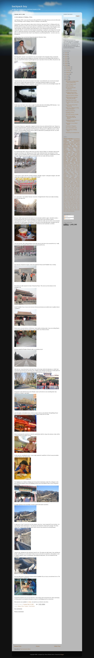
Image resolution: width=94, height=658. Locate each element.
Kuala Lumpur (76, 172)
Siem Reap (66, 179)
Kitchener (78, 190)
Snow (68, 207)
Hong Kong (77, 161)
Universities (77, 186)
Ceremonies (68, 196)
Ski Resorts (68, 192)
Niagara (72, 177)
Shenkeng (78, 205)
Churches (77, 148)
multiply (29, 602)
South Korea (70, 179)
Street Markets (69, 166)
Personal (70, 153)
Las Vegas (73, 169)
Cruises (69, 155)
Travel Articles (32, 606)
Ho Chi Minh (77, 174)
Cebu (71, 168)
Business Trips (68, 146)
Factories (65, 198)
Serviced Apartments (72, 205)
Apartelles (74, 194)
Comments (67, 218)
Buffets (65, 190)
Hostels (65, 176)
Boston (65, 164)
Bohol (78, 159)
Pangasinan (66, 178)
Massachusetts (67, 163)
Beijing (19, 606)
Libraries (68, 191)
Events (70, 151)
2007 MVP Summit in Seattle (72, 114)
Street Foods (67, 160)
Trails (73, 163)
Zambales (65, 194)
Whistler (75, 209)
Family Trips (67, 140)
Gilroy (65, 199)
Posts (66, 216)
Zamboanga (68, 211)
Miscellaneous (66, 177)
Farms (71, 190)
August (67, 74)
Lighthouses (66, 173)
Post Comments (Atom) (25, 649)
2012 (66, 58)
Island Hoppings (67, 169)
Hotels (65, 143)
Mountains (78, 185)
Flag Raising (69, 198)
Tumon (75, 208)
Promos (67, 204)
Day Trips (77, 146)
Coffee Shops (77, 182)
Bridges (72, 161)
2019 (66, 52)
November (68, 68)
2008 (66, 65)
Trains (73, 166)
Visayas (78, 150)
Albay (72, 194)
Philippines (66, 141)
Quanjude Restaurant (26, 414)
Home (37, 646)
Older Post (57, 646)
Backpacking (67, 144)
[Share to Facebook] (43, 604)
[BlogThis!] (40, 604)
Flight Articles (74, 198)
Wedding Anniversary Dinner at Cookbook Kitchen (72, 121)
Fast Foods (70, 143)
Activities (68, 194)
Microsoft (71, 148)
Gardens (72, 174)
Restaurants (77, 140)
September (68, 72)
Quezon (65, 192)
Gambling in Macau (70, 112)
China (22, 606)
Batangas (67, 168)
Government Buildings (69, 199)
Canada (65, 155)
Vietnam (78, 181)
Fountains (78, 198)
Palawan (78, 177)
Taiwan (74, 151)
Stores (74, 179)
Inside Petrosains (69, 85)
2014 (66, 54)
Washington (66, 151)
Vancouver (69, 181)
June (67, 77)
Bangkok (65, 159)
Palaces (70, 173)
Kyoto (76, 200)
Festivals (73, 168)
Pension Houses (71, 178)
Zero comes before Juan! (71, 127)
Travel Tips (72, 208)
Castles (68, 190)
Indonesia (78, 168)
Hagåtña (65, 200)
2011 (66, 59)
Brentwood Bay (66, 195)
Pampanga (75, 203)
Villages (67, 209)
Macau (78, 176)
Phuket (65, 204)
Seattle (65, 157)
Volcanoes (65, 182)
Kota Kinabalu (71, 176)
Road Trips (66, 156)
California (75, 164)
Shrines (65, 207)
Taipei (74, 157)
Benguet (65, 174)
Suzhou (76, 192)
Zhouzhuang (72, 211)
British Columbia (70, 164)
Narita (65, 203)
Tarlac (79, 192)
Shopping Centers (69, 150)
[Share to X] (41, 604)
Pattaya (78, 203)
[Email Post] (37, 604)
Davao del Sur (66, 183)
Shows (69, 159)
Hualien (75, 183)
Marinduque (72, 191)
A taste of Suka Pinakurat (71, 90)
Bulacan (70, 195)
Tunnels (78, 208)
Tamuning (65, 208)
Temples (26, 606)
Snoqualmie (73, 192)
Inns (74, 185)
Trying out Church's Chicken (72, 95)
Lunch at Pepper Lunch (71, 84)
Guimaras (78, 199)
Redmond (73, 170)
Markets (78, 155)
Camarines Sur (74, 195)
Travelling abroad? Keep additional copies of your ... (72, 93)
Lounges (73, 155)
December (68, 67)
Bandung (78, 194)
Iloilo (72, 185)
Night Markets (67, 170)
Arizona (78, 187)
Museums (66, 147)
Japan (78, 164)
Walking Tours (71, 209)
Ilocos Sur (68, 185)
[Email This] (39, 604)
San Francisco (77, 204)
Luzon (78, 143)
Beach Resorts (75, 144)
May (67, 79)
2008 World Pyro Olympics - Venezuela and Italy (72, 98)
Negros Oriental (67, 186)
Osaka (65, 166)
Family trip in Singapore (71, 126)
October (68, 70)
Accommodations (75, 141)
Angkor (75, 187)
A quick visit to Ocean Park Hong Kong (71, 105)
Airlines (65, 148)
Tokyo (68, 208)
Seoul (78, 178)
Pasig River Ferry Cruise (71, 100)
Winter (65, 211)
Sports (75, 207)
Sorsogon (71, 207)
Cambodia (78, 170)
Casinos (65, 172)
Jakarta (69, 172)
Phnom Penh (77, 191)
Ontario (65, 165)
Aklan (69, 182)
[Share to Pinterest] (44, 604)
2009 (66, 63)
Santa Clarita (66, 205)
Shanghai (70, 157)
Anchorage (72, 187)
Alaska (65, 187)
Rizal (73, 204)
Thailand (72, 156)
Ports (76, 178)
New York (78, 165)
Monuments (77, 156)
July (67, 76)
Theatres (72, 186)
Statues (78, 207)
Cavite (72, 182)
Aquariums (69, 165)
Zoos (79, 173)
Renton (70, 204)
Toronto (75, 173)
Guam (75, 199)
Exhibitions (72, 183)
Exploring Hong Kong (70, 110)
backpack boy (19, 6)
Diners (78, 196)
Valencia (65, 209)
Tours (71, 152)
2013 (66, 56)
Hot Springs (69, 200)
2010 (66, 61)
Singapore (66, 152)
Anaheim (67, 187)
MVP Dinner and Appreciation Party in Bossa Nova (72, 82)
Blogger (62, 654)
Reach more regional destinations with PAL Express (71, 117)
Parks (72, 147)
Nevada (73, 165)
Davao (68, 174)
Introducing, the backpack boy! (72, 132)
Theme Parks (77, 147)
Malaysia (74, 159)
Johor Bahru (73, 200)
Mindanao (78, 169)
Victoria (73, 181)
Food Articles (76, 138)
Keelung (74, 190)
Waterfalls (77, 163)
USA (75, 143)
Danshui (75, 196)
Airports (78, 157)
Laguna (65, 191)
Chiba (72, 196)
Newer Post (17, 646)
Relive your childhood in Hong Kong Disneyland (72, 108)
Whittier (78, 209)
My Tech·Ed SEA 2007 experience (71, 88)
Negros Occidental (69, 203)
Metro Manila (76, 153)
